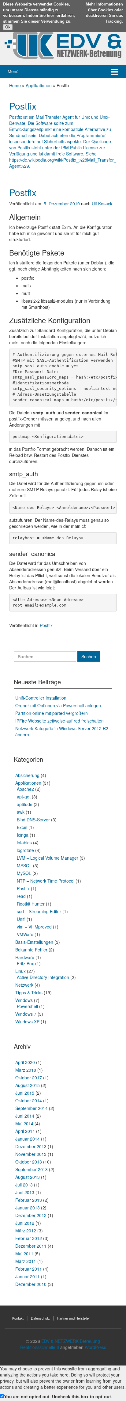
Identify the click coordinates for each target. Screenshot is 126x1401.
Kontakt (18, 1318)
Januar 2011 (27, 1276)
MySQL (24, 873)
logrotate (25, 850)
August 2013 (27, 1177)
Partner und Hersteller (73, 1318)
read (21, 896)
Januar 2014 (27, 1139)
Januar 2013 (27, 1208)
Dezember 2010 (30, 1284)
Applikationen (39, 85)
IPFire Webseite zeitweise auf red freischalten (59, 721)
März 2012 (25, 1230)
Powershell (27, 1006)
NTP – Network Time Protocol (45, 881)
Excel (22, 827)
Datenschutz (40, 1318)
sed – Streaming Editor (39, 911)
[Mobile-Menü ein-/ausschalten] (114, 71)
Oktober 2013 (28, 1162)
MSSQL (24, 865)
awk (20, 812)
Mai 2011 (24, 1253)
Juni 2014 (24, 1116)
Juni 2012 (24, 1223)
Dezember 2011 (30, 1246)
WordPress (95, 1347)
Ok (7, 27)
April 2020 (25, 1062)
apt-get (24, 797)
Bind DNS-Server (33, 819)
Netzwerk (24, 985)
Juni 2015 (24, 1093)
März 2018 (25, 1070)
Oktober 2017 (28, 1077)
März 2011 (25, 1261)
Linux (20, 971)
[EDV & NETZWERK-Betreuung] (63, 45)
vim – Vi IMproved (34, 927)
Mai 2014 (24, 1123)
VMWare (25, 934)
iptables (24, 842)
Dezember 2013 (30, 1146)
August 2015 (27, 1085)
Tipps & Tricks (29, 992)
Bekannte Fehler (31, 950)
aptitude (24, 804)
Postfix (22, 192)
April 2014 (25, 1131)
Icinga (22, 835)
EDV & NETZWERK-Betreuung (70, 1341)
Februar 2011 (28, 1269)
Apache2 (25, 789)
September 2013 (31, 1169)
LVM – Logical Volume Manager (47, 858)
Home (15, 85)
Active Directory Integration (43, 977)
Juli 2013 (24, 1185)
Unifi (21, 919)
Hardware (24, 957)
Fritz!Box (25, 963)
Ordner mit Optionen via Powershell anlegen (58, 705)
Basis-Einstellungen (34, 942)
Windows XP (27, 1021)
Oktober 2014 (28, 1100)
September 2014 (31, 1108)
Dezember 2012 (30, 1215)
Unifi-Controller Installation (40, 698)
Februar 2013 (28, 1200)
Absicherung (27, 775)
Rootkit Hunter (31, 904)
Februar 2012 (28, 1238)
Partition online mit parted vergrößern (51, 713)
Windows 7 (25, 1014)
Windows (24, 1000)
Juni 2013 (24, 1192)
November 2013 (30, 1154)
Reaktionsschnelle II (39, 1347)
